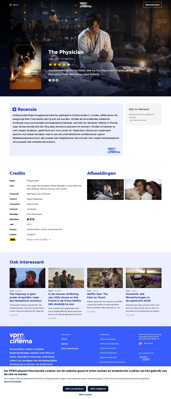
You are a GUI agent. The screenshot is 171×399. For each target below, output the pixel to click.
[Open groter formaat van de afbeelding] (105, 189)
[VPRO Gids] (144, 358)
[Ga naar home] (85, 4)
